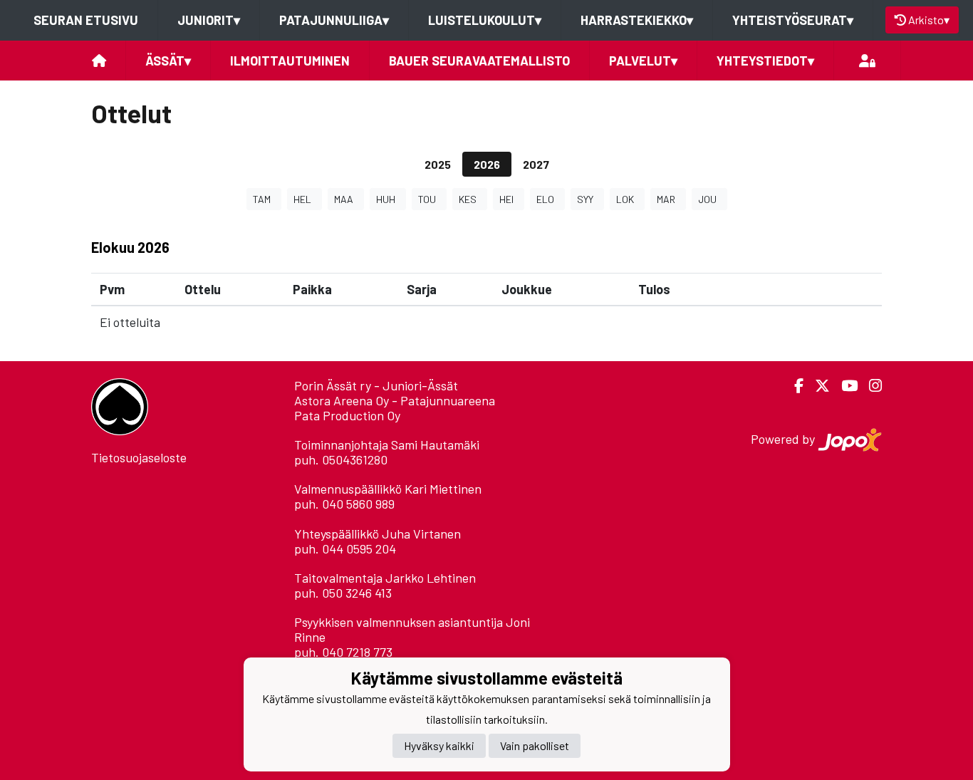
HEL (302, 199)
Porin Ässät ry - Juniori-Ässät (376, 385)
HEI (506, 199)
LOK (625, 199)
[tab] (437, 164)
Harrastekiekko (637, 20)
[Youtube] (844, 385)
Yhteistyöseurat (792, 20)
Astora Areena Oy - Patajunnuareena (394, 400)
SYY (585, 199)
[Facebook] (793, 385)
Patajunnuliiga (334, 20)
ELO (545, 199)
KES (468, 199)
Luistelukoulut (484, 20)
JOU (707, 199)
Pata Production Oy (347, 415)
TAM (262, 199)
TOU (427, 199)
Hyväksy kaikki (439, 746)
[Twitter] (816, 385)
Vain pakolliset (534, 746)
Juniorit (208, 20)
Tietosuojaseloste (139, 457)
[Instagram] (870, 385)
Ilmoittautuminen (290, 60)
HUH (385, 199)
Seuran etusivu (85, 20)
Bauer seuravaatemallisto (479, 60)
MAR (666, 199)
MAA (343, 199)
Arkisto (928, 19)
